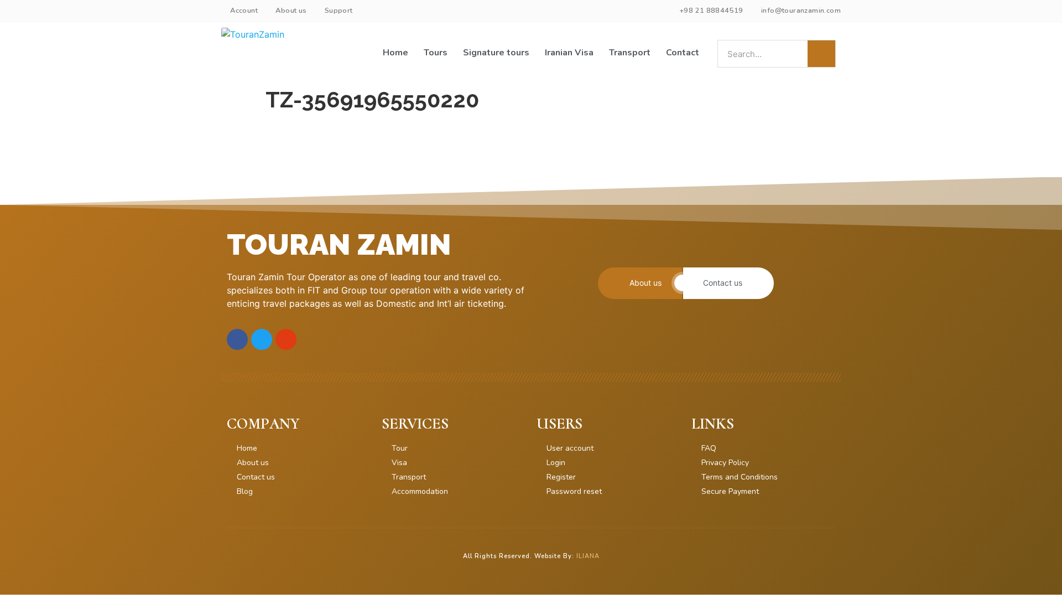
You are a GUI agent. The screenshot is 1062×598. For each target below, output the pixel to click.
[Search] (821, 53)
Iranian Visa (569, 53)
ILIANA (588, 556)
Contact (682, 53)
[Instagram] (285, 339)
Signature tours (496, 53)
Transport (629, 53)
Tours (435, 53)
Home (395, 53)
